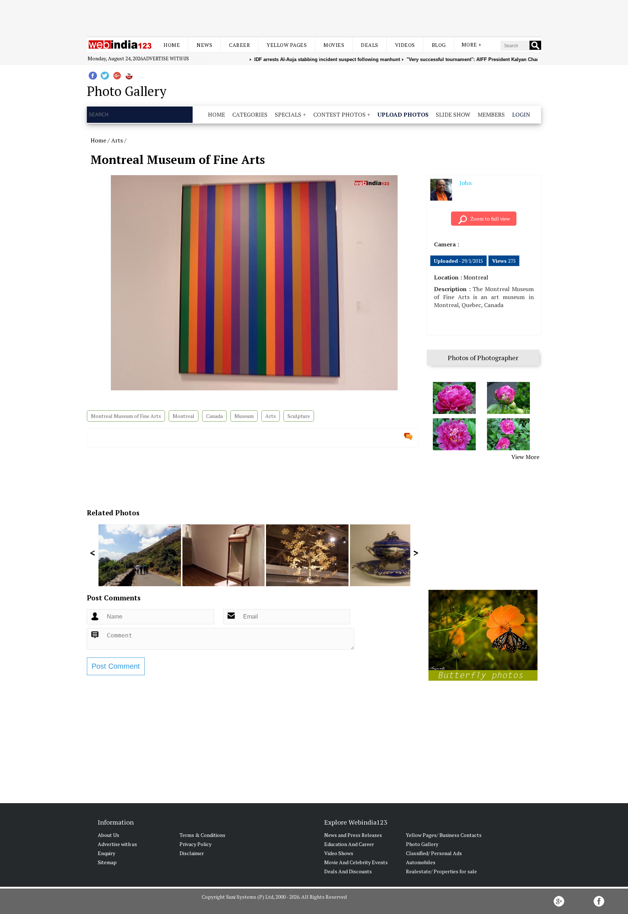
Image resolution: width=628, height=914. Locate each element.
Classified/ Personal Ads (434, 853)
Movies (333, 44)
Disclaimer (192, 853)
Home (172, 44)
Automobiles (420, 862)
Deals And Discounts (348, 871)
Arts (117, 140)
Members (491, 114)
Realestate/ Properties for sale (441, 871)
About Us (108, 835)
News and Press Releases (353, 835)
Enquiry (106, 853)
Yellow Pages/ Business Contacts (444, 835)
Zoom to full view (490, 218)
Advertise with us (166, 58)
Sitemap (107, 862)
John (465, 183)
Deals (369, 44)
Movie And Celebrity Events (356, 862)
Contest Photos (339, 114)
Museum (244, 415)
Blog (439, 44)
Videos (405, 44)
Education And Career (349, 844)
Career (239, 44)
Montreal (183, 415)
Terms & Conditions (202, 835)
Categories (249, 114)
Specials (288, 114)
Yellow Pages (287, 44)
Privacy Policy (196, 844)
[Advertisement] (314, 17)
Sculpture (298, 415)
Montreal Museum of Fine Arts (126, 415)
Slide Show (453, 114)
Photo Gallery (422, 844)
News (204, 44)
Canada (214, 415)
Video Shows (338, 853)
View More (525, 457)
